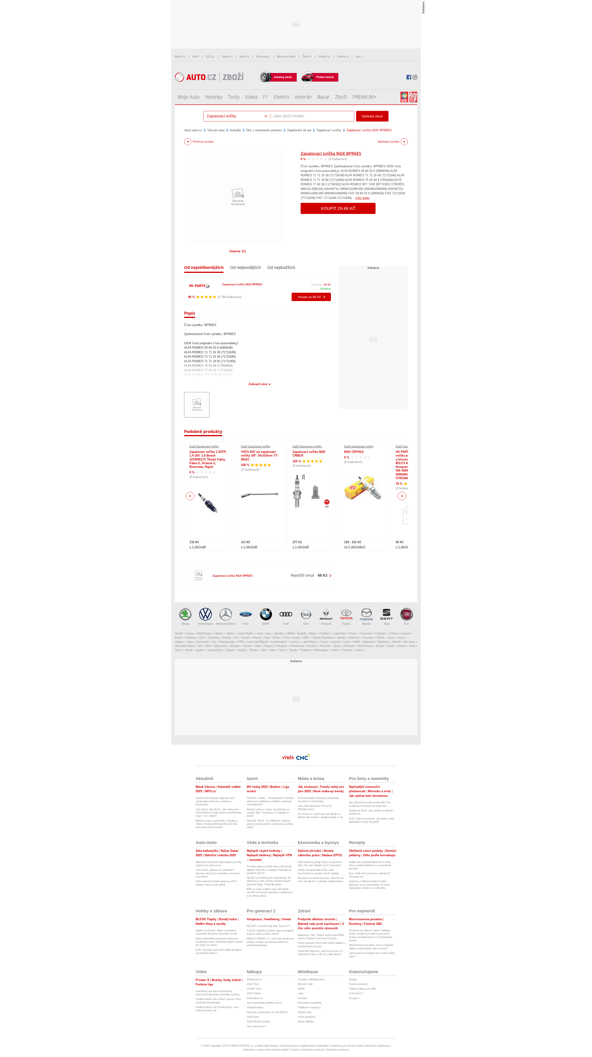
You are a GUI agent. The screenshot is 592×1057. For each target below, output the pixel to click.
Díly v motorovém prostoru (264, 130)
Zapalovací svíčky (329, 130)
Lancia (294, 641)
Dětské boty (304, 1012)
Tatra (272, 650)
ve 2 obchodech (354, 546)
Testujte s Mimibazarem (311, 979)
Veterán (303, 97)
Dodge (227, 637)
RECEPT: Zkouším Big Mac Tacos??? (268, 926)
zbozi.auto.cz (193, 130)
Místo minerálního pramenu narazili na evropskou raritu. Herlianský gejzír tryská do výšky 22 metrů (219, 942)
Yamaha (347, 650)
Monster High (305, 984)
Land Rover (309, 641)
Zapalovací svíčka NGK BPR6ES (331, 153)
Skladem (325, 288)
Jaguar (179, 641)
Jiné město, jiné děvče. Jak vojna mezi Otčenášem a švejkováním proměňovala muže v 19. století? (218, 812)
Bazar (323, 97)
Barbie (301, 988)
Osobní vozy (254, 988)
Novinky (213, 97)
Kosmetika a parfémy (310, 1002)
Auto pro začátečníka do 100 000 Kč (267, 1012)
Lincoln (335, 641)
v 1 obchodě (197, 546)
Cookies (294, 1049)
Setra (178, 650)
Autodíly (235, 130)
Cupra (405, 633)
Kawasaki (202, 641)
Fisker (276, 637)
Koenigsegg (226, 641)
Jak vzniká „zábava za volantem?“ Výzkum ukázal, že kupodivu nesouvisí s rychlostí (218, 873)
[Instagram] (415, 77)
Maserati (368, 641)
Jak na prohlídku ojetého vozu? (264, 1002)
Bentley (279, 633)
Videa (251, 97)
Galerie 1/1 (237, 251)
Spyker (199, 650)
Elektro (281, 97)
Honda (341, 637)
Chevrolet (366, 633)
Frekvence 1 (356, 993)
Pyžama (302, 998)
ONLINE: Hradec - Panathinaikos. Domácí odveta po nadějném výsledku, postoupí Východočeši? (270, 801)
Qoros (337, 646)
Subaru (229, 650)
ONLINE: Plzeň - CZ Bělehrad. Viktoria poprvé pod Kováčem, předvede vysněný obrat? (270, 824)
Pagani (268, 646)
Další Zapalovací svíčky (204, 446)
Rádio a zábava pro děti (362, 988)
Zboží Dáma (254, 993)
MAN (357, 641)
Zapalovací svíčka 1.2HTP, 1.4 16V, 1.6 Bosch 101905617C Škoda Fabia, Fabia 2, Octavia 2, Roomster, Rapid (207, 459)
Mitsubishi (220, 646)
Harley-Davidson (323, 637)
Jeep (190, 641)
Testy (234, 97)
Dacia (178, 637)
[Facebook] (409, 77)
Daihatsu (213, 637)
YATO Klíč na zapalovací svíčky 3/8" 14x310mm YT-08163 (259, 455)
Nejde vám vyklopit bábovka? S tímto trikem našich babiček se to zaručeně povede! (370, 865)
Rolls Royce (365, 646)
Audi (286, 623)
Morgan (235, 646)
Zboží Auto (253, 1016)
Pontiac (312, 646)
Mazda (366, 623)
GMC (306, 637)
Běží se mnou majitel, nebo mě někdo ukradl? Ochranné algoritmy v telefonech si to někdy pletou (269, 892)
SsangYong (214, 650)
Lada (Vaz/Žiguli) (257, 641)
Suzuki (242, 650)
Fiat (406, 623)
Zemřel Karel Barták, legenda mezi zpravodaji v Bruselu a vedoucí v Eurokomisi (215, 801)
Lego (300, 993)
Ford (246, 623)
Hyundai (368, 637)
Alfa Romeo (204, 633)
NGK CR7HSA (354, 452)
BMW (265, 623)
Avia (268, 633)
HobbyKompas (255, 1007)
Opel (306, 623)
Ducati (246, 637)
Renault (326, 623)
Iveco (401, 637)
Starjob (353, 979)
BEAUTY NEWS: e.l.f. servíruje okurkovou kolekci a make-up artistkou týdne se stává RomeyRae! (270, 942)
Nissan (247, 646)
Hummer (354, 637)
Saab (390, 646)
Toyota (346, 623)
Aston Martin (245, 633)
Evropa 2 (354, 998)
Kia (214, 641)
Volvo (335, 650)
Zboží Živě (253, 984)
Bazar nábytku (306, 1021)
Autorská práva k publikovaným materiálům (304, 1045)
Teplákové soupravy (309, 1007)
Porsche (325, 646)
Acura (190, 633)
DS (236, 637)
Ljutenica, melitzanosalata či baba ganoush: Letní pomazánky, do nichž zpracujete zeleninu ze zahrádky (369, 884)
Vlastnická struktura (337, 1049)
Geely (296, 637)
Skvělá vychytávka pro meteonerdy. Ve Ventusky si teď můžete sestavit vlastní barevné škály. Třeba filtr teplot (269, 881)
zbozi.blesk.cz (255, 998)
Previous (190, 496)
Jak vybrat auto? (256, 1026)
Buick (312, 633)
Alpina (219, 633)
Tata (263, 650)
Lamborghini (279, 641)
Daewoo (190, 637)
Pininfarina (297, 646)
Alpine (230, 633)
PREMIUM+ (365, 97)
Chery (352, 633)
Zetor (359, 650)
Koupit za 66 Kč (338, 208)
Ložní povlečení (307, 1016)
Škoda (185, 623)
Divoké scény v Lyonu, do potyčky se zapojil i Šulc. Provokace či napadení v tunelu (268, 812)
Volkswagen (205, 623)
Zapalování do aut (299, 130)
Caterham (339, 633)
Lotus (347, 641)
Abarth (179, 633)
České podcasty (358, 984)
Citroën (393, 633)
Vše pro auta (216, 130)
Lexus (324, 641)
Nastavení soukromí (312, 1049)
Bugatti (301, 633)
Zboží (341, 97)
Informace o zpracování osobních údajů (265, 1049)
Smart (188, 650)
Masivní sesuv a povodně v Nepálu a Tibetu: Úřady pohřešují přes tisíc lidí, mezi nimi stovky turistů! (216, 824)
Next (402, 496)
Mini (208, 646)
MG (200, 646)
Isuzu (391, 637)
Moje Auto (189, 97)
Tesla (282, 650)
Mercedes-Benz (226, 623)
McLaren (409, 641)
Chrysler (380, 633)
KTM (241, 641)
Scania (401, 646)
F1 (265, 97)
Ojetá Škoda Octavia (258, 1021)
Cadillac (324, 633)
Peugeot (282, 646)
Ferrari (257, 637)
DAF (202, 637)
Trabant (305, 650)
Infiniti (380, 637)
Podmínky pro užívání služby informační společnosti (360, 1045)
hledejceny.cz (254, 979)
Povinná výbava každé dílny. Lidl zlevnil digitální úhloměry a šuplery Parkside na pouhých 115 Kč (269, 869)
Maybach (383, 641)
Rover (380, 646)
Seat (386, 623)
